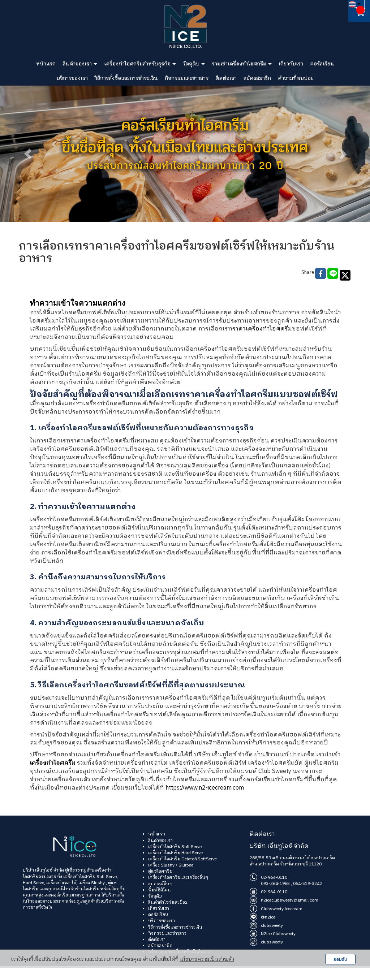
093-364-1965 (275, 883)
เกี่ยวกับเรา (291, 64)
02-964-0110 (274, 877)
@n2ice (268, 917)
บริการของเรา (72, 78)
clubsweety (272, 925)
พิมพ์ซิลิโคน (159, 890)
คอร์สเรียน (322, 64)
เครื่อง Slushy (91, 883)
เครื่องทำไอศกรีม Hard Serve (175, 853)
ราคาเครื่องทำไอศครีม (262, 329)
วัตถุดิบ (192, 64)
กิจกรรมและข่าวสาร (186, 78)
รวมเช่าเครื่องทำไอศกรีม (239, 64)
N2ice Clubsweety (278, 933)
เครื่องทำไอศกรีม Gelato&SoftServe (182, 859)
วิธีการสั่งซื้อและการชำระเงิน (126, 78)
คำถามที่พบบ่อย (296, 78)
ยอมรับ (340, 959)
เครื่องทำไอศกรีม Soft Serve (89, 876)
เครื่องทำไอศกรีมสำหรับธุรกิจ (138, 64)
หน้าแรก (46, 64)
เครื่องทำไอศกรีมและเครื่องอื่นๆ (178, 877)
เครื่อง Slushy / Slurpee (170, 865)
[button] (28, 154)
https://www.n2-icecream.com (204, 788)
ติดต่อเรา (226, 78)
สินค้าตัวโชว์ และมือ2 (168, 902)
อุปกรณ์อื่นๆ (160, 884)
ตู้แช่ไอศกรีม (160, 871)
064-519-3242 (307, 883)
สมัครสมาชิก (257, 78)
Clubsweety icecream (281, 909)
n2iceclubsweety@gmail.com (289, 900)
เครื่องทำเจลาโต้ (61, 883)
